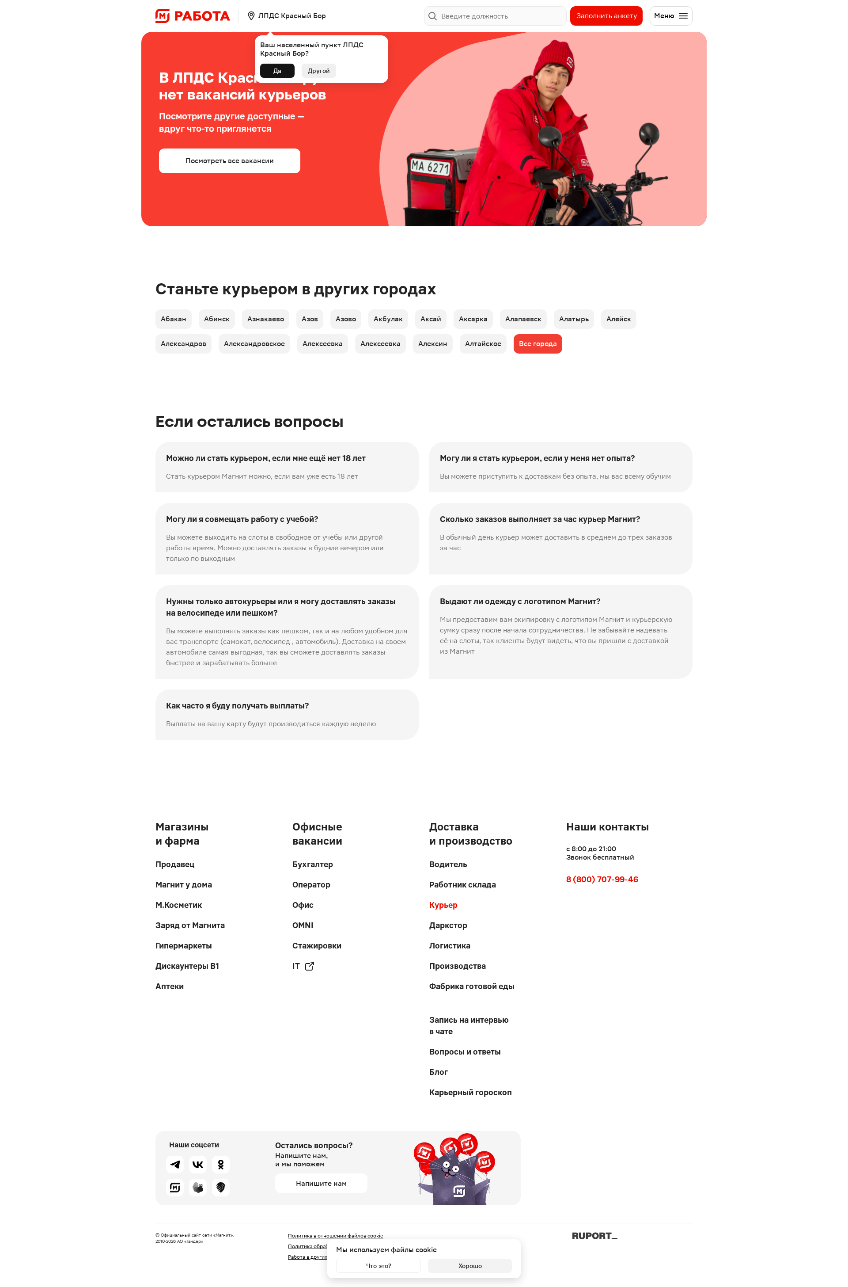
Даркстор (448, 925)
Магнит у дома (183, 884)
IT (296, 966)
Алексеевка (323, 343)
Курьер (443, 905)
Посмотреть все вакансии (230, 160)
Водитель (448, 864)
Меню (664, 15)
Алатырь (574, 319)
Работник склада (462, 884)
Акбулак (388, 319)
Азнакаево (265, 319)
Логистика (449, 945)
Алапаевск (523, 319)
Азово (346, 319)
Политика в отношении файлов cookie (335, 1236)
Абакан (173, 319)
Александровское (254, 343)
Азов (310, 319)
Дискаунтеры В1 (187, 966)
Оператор (311, 884)
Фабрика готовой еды (472, 986)
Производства (457, 966)
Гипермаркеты (183, 945)
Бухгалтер (312, 864)
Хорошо (470, 1265)
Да (277, 70)
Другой (319, 70)
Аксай (430, 319)
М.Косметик (178, 905)
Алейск (618, 319)
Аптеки (169, 986)
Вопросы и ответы (465, 1051)
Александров (183, 343)
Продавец (174, 864)
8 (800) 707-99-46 (602, 879)
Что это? (378, 1265)
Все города (538, 343)
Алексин (432, 343)
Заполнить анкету (606, 15)
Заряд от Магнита (190, 925)
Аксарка (473, 319)
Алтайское (483, 343)
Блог (438, 1072)
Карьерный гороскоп (470, 1092)
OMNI (303, 925)
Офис (303, 905)
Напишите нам (321, 1183)
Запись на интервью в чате (469, 1025)
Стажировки (316, 945)
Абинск (217, 319)
